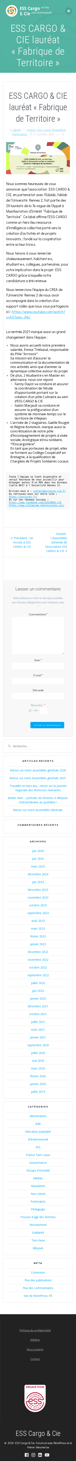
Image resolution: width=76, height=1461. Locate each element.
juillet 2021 (38, 1022)
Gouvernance (38, 1163)
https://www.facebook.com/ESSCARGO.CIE (35, 502)
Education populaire (38, 1131)
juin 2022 (38, 991)
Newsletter (59, 130)
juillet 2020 (38, 1053)
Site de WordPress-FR (38, 1296)
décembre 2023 (38, 890)
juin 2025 (38, 859)
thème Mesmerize (38, 1447)
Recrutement (38, 1225)
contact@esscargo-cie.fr (49, 491)
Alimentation (38, 1116)
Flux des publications (38, 1280)
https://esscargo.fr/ (23, 496)
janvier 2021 (38, 1037)
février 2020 (38, 1076)
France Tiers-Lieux (39, 130)
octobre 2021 (38, 1014)
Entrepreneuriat (38, 1139)
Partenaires (19, 134)
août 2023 (38, 921)
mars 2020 (38, 1068)
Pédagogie (38, 1209)
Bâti (38, 1124)
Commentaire (38, 614)
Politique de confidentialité (35, 1330)
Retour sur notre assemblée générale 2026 (38, 770)
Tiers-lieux (38, 1240)
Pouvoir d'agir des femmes (38, 1217)
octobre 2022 (38, 967)
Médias (38, 1178)
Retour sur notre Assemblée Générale (38, 810)
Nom (38, 660)
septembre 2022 (38, 975)
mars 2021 (38, 1029)
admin (17, 130)
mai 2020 (38, 1061)
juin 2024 (38, 882)
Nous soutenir (35, 1349)
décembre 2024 (38, 874)
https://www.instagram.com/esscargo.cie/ (36, 505)
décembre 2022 (38, 952)
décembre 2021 (38, 1006)
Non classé (38, 1194)
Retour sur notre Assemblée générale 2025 (38, 778)
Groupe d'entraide (38, 1170)
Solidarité (38, 1232)
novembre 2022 (38, 960)
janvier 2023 (38, 944)
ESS (38, 1147)
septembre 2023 (38, 913)
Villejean (38, 1248)
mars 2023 (38, 928)
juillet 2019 (38, 1092)
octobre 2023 (38, 905)
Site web (38, 690)
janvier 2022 (38, 998)
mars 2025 (38, 866)
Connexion (38, 1272)
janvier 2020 (38, 1084)
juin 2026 (38, 851)
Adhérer (35, 1340)
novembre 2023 (38, 897)
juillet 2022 (38, 983)
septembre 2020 (38, 1045)
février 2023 (38, 936)
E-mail (38, 675)
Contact (35, 1359)
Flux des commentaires (38, 1288)
